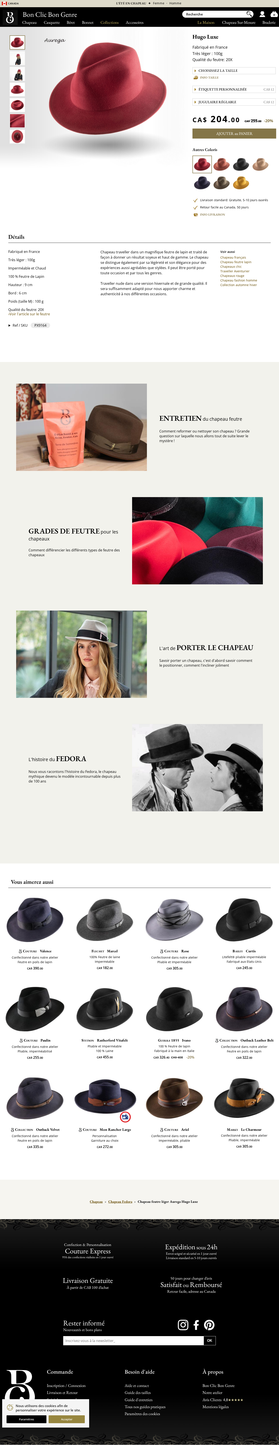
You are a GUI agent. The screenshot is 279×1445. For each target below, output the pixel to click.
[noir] (241, 164)
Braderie (269, 22)
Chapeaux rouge (232, 276)
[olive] (221, 183)
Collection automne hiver (238, 285)
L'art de (206, 647)
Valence (37, 951)
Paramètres (26, 1419)
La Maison (205, 22)
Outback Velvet (37, 1129)
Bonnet (88, 22)
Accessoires (134, 22)
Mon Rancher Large (107, 1129)
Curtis (244, 951)
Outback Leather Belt (246, 1040)
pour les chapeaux (73, 534)
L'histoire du (57, 758)
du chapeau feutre (200, 418)
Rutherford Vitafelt (105, 1040)
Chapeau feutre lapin (236, 262)
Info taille (209, 77)
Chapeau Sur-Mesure (238, 22)
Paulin (37, 1040)
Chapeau (29, 22)
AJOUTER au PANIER (234, 133)
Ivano (174, 1040)
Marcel (105, 951)
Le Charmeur (244, 1129)
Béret (71, 22)
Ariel (176, 1129)
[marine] (202, 183)
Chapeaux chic (231, 266)
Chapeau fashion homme (238, 280)
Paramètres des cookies (142, 1413)
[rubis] (202, 164)
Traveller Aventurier (235, 271)
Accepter (66, 1419)
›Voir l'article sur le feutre (29, 314)
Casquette (52, 22)
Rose (176, 951)
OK (209, 1340)
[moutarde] (241, 183)
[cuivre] (221, 164)
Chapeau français (233, 257)
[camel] (260, 164)
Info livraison (212, 214)
